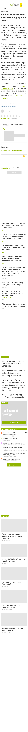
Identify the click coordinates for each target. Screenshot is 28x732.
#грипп (9, 106)
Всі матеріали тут (14, 422)
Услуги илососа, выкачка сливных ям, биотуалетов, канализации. (12, 536)
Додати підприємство (14, 465)
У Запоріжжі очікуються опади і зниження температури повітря (14, 305)
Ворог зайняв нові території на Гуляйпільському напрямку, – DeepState (14, 373)
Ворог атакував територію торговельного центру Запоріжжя (13, 363)
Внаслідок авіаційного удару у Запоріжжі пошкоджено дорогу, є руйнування (14, 225)
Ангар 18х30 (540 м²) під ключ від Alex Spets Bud (14, 560)
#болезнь (14, 106)
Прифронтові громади (10, 412)
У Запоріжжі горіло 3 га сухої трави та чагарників (13, 396)
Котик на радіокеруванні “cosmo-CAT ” (11, 583)
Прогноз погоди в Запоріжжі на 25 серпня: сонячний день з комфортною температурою (14, 236)
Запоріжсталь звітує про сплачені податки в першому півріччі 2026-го (13, 293)
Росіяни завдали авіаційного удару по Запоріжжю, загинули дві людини (13, 247)
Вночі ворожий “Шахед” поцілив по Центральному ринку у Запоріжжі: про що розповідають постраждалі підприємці (13, 385)
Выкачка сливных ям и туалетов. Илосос (11, 606)
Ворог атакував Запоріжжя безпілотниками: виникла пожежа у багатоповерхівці (12, 258)
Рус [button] (5, 8)
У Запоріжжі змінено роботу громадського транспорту (12, 283)
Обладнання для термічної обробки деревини (12, 629)
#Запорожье (4, 106)
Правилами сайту (5, 168)
